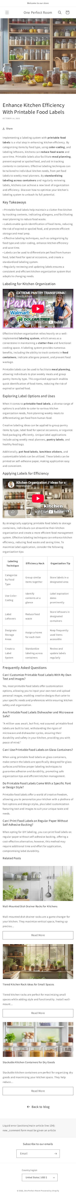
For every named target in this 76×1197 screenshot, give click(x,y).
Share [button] (9, 128)
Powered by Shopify (50, 1190)
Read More (38, 935)
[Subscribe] (56, 1154)
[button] (7, 12)
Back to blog (41, 1107)
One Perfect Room (32, 1190)
